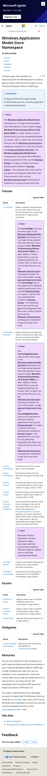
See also (7, 70)
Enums (6, 61)
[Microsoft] (23, 25)
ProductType (8, 618)
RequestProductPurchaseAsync (28, 511)
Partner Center (25, 433)
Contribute (6, 766)
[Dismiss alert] (43, 4)
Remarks (7, 67)
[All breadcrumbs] (4, 31)
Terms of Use (32, 769)
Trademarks (6, 772)
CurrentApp (8, 207)
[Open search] (36, 26)
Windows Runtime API (17, 31)
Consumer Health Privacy (12, 769)
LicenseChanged (25, 648)
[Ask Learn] (39, 31)
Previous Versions (23, 762)
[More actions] (43, 31)
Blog (34, 762)
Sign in (42, 26)
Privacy (16, 766)
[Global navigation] (2, 26)
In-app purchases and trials (21, 149)
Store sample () (13, 721)
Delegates (8, 64)
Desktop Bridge (32, 291)
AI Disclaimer (7, 762)
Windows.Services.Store (30, 143)
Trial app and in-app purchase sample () (24, 724)
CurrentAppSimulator (12, 709)
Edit (43, 76)
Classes (7, 58)
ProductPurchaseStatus (6, 611)
